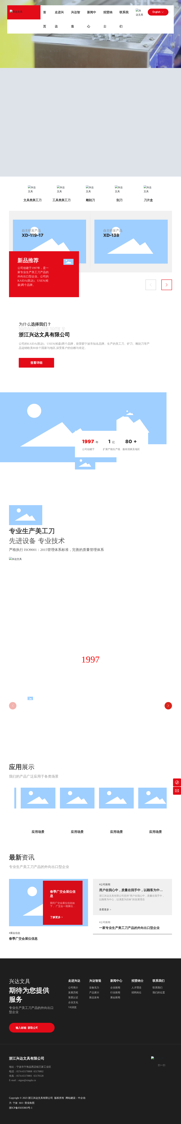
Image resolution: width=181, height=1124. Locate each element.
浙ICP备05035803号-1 (20, 1108)
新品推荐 (28, 260)
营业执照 (30, 1103)
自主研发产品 (31, 230)
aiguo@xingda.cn (27, 1080)
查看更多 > (105, 909)
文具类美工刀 (33, 200)
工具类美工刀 (61, 200)
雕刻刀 (90, 200)
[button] (150, 284)
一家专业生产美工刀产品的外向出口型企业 (129, 928)
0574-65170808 (24, 1071)
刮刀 (119, 200)
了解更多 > (56, 917)
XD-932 (30, 235)
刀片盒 (148, 200)
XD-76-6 (112, 235)
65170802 (38, 1071)
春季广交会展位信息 (23, 938)
